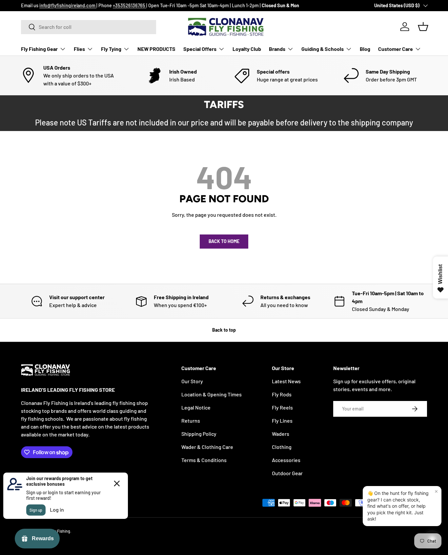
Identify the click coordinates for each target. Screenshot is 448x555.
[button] (423, 26)
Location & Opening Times (211, 394)
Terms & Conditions (204, 460)
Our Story (192, 381)
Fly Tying (111, 49)
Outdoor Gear (287, 473)
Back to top (224, 330)
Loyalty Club (247, 49)
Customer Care (395, 49)
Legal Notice (196, 407)
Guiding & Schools (322, 49)
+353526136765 (129, 5)
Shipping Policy (198, 434)
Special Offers (199, 49)
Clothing (282, 447)
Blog (365, 49)
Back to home (224, 241)
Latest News (286, 381)
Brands (277, 49)
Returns (190, 420)
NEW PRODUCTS (156, 49)
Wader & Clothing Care (207, 447)
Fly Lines (282, 420)
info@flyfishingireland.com (67, 5)
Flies (79, 49)
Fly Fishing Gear (39, 49)
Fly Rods (282, 394)
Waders (280, 434)
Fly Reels (282, 407)
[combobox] (88, 27)
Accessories (286, 460)
